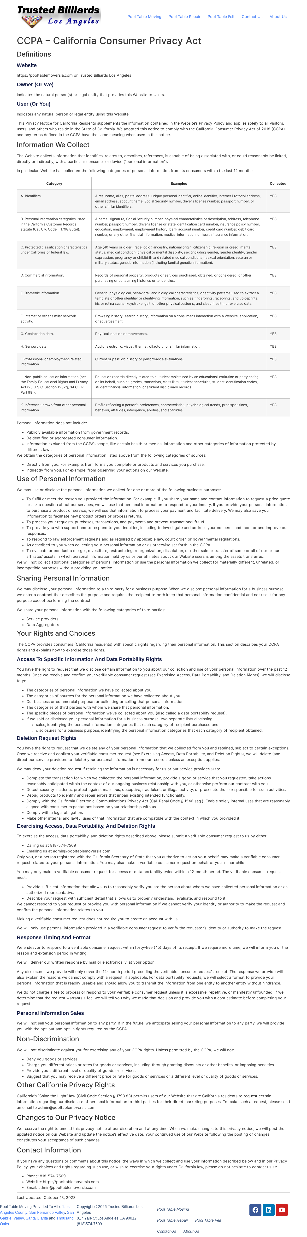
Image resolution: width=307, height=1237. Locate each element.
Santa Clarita (37, 1218)
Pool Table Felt (221, 16)
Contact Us (252, 16)
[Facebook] (255, 1210)
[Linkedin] (269, 1210)
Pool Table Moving (144, 16)
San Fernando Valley (47, 1212)
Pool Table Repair (185, 16)
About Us (278, 16)
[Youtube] (282, 1210)
